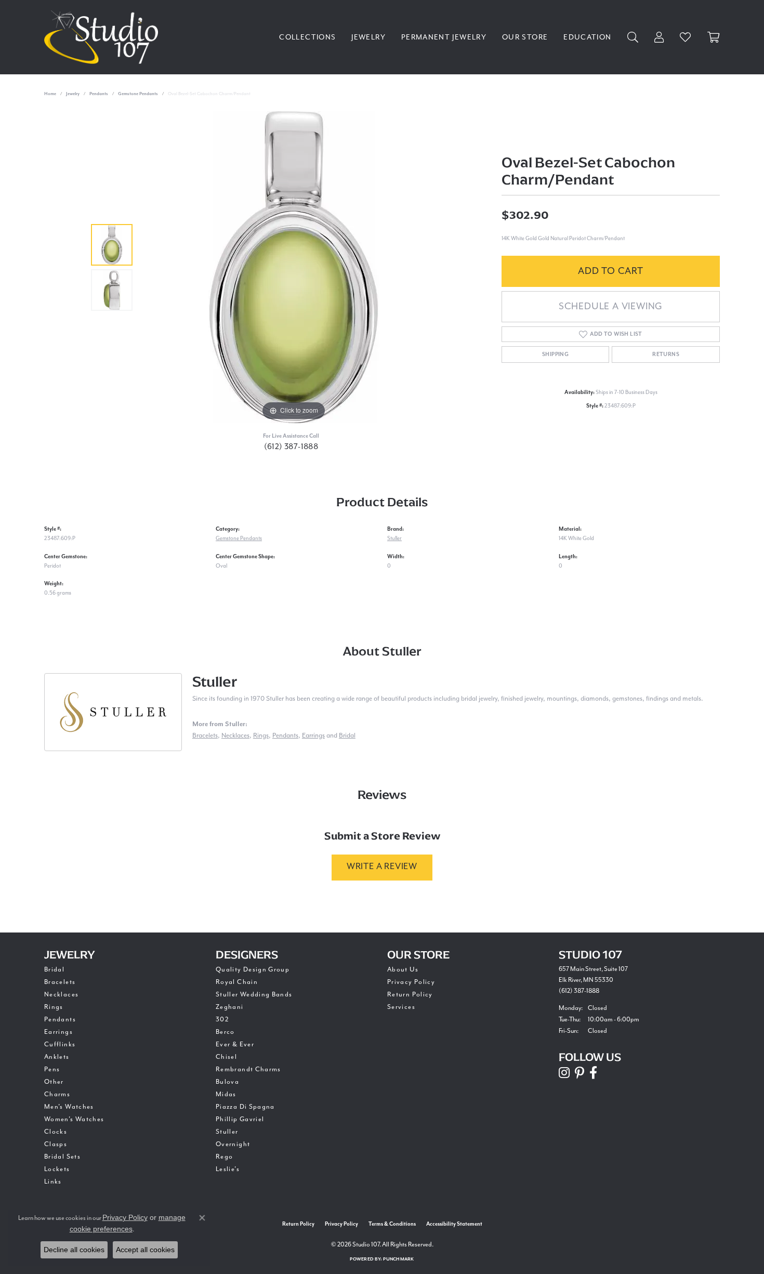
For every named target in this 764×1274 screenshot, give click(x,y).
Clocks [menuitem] (55, 1132)
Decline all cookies (74, 1249)
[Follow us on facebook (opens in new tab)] (593, 1073)
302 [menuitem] (222, 1019)
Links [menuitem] (53, 1182)
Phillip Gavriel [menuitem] (240, 1119)
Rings (261, 736)
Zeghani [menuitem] (230, 1007)
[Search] (633, 37)
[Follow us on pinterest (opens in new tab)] (579, 1073)
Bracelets (205, 736)
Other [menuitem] (54, 1082)
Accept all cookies (145, 1249)
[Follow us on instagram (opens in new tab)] (564, 1073)
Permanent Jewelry (443, 37)
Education (587, 37)
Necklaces (235, 736)
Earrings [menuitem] (58, 1032)
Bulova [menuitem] (227, 1082)
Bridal (347, 736)
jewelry (73, 94)
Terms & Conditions (392, 1224)
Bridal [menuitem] (54, 970)
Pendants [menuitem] (60, 1019)
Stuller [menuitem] (227, 1132)
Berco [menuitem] (225, 1032)
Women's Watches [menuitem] (74, 1119)
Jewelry (368, 37)
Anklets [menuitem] (57, 1057)
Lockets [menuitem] (57, 1169)
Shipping (555, 354)
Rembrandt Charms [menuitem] (248, 1069)
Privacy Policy (411, 982)
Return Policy (410, 995)
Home (50, 94)
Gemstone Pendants (138, 94)
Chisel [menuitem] (226, 1057)
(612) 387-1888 (291, 446)
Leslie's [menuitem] (228, 1169)
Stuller (394, 538)
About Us (402, 970)
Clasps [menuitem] (55, 1144)
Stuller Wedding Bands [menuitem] (254, 995)
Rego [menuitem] (224, 1157)
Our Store (525, 37)
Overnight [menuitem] (233, 1144)
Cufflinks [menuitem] (59, 1044)
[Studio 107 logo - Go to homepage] (103, 37)
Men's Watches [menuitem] (69, 1107)
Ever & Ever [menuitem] (235, 1044)
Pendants (98, 94)
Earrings (313, 736)
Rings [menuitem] (53, 1007)
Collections (307, 37)
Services (401, 1007)
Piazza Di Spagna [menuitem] (245, 1107)
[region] (294, 267)
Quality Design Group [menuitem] (252, 970)
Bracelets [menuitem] (59, 982)
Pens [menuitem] (52, 1069)
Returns (665, 354)
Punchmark (398, 1259)
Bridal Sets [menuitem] (62, 1157)
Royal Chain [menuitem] (237, 982)
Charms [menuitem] (57, 1094)
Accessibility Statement (454, 1224)
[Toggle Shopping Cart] (713, 37)
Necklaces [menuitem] (61, 995)
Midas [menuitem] (226, 1094)
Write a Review (382, 867)
